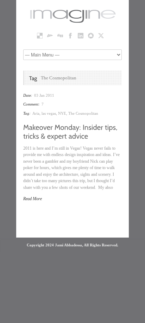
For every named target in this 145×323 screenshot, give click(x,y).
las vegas (49, 113)
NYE (62, 113)
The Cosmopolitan (83, 113)
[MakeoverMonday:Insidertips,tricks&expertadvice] (71, 131)
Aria (35, 113)
